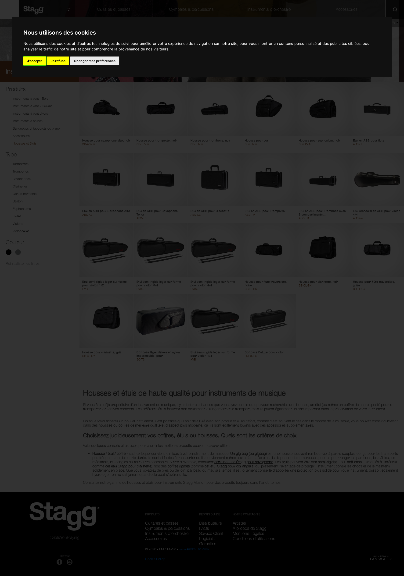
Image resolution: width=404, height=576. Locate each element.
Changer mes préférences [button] (94, 61)
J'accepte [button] (34, 61)
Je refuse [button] (58, 61)
